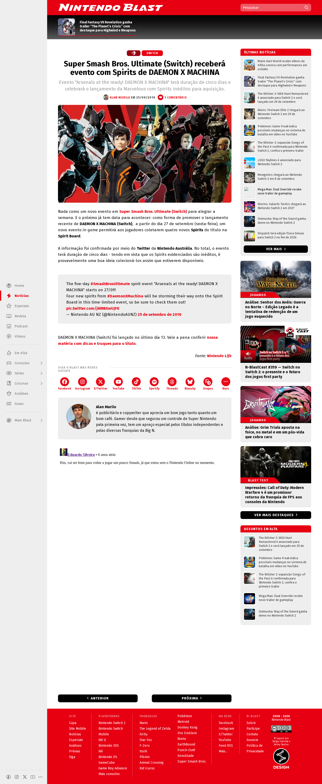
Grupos (208, 388)
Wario (182, 739)
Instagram (82, 388)
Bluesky (190, 388)
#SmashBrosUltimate (110, 283)
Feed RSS (226, 746)
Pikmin (145, 757)
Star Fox (146, 740)
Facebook (64, 388)
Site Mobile (77, 729)
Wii (101, 751)
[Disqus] (144, 505)
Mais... (223, 751)
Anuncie (252, 740)
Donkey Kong (188, 727)
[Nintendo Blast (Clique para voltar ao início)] (111, 7)
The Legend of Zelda (155, 729)
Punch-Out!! (186, 750)
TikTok (136, 388)
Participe (253, 729)
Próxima (190, 698)
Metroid (183, 722)
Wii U (102, 740)
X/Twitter (100, 388)
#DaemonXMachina (125, 296)
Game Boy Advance (113, 768)
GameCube (107, 763)
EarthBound (186, 744)
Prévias (74, 751)
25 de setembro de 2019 (159, 314)
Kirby (144, 734)
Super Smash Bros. (192, 761)
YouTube (118, 388)
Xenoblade (186, 756)
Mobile (104, 734)
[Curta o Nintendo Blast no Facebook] (8, 776)
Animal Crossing (152, 763)
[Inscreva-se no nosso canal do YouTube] (33, 776)
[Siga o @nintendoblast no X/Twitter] (25, 776)
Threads (172, 388)
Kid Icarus (147, 768)
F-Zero (145, 746)
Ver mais (274, 249)
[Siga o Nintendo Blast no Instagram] (17, 776)
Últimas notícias (260, 52)
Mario (144, 723)
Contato (252, 734)
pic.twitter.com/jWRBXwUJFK (93, 308)
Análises (75, 746)
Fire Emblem (187, 733)
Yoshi (143, 751)
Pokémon (185, 716)
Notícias (75, 734)
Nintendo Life (219, 355)
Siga (72, 757)
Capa (72, 723)
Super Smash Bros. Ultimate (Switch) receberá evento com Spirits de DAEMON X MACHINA (145, 68)
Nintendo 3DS (109, 746)
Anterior (100, 698)
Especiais (76, 740)
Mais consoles (109, 774)
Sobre (251, 723)
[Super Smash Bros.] (133, 53)
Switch (152, 53)
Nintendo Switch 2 (112, 723)
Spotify (154, 388)
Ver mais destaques (274, 515)
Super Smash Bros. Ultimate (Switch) (153, 211)
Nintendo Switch (111, 729)
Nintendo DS (108, 757)
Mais (226, 388)
